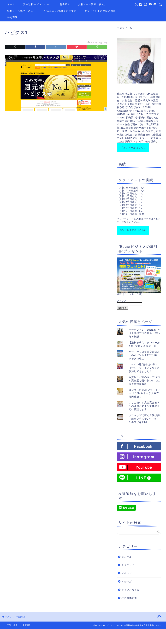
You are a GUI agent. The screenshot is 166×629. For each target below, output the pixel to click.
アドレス (122, 301)
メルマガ (126, 581)
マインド (126, 573)
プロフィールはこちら (133, 147)
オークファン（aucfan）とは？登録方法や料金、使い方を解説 (144, 333)
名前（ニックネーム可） (130, 294)
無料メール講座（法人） (21, 10)
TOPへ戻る (12, 625)
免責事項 (26, 625)
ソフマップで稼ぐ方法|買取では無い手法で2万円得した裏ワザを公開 (145, 419)
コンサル (126, 556)
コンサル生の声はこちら (133, 230)
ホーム (11, 4)
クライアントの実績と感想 (100, 10)
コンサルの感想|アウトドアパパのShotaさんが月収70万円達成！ (145, 393)
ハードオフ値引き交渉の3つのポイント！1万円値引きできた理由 (144, 355)
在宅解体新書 (129, 598)
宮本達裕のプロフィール (37, 4)
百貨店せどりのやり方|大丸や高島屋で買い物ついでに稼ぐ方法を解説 (145, 380)
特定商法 (12, 17)
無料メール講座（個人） (92, 4)
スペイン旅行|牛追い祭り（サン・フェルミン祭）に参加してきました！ (144, 368)
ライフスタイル (130, 589)
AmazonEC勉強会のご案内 (60, 10)
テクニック (127, 565)
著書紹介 (65, 4)
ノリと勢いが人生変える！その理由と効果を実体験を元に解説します (144, 406)
